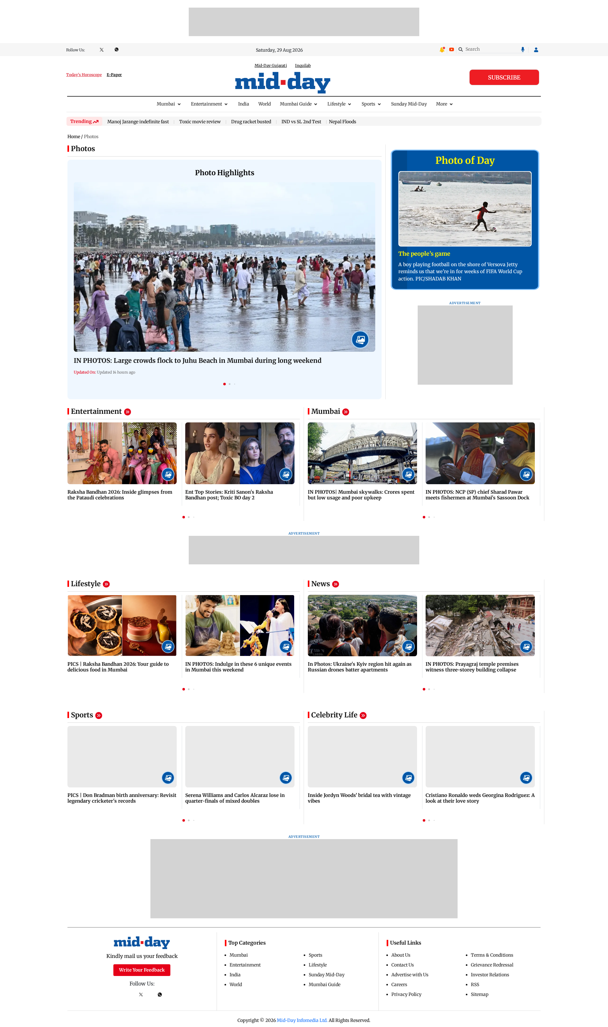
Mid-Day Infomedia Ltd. (302, 1020)
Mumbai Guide (296, 104)
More (441, 104)
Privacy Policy (406, 994)
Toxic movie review (200, 122)
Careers (399, 984)
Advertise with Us (409, 975)
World (264, 104)
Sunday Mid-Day (409, 104)
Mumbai (166, 104)
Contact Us (402, 965)
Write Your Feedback (142, 970)
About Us (400, 955)
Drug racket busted (251, 122)
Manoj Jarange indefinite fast (138, 122)
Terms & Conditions (492, 955)
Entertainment (206, 104)
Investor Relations (490, 975)
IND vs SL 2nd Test (301, 122)
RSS (475, 984)
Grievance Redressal (492, 965)
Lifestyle (336, 104)
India (243, 104)
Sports (368, 104)
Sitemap (480, 994)
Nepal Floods (342, 122)
